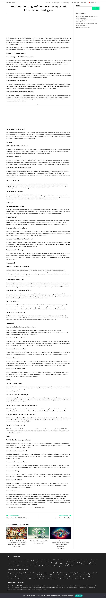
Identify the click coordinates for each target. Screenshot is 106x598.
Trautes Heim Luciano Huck (82, 25)
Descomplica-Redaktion (15, 507)
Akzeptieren (79, 595)
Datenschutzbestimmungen (67, 595)
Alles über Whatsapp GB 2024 (38, 541)
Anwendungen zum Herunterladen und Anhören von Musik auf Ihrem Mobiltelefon (60, 543)
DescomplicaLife (10, 2)
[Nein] (104, 595)
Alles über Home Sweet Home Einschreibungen (86, 23)
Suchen (78, 5)
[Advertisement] (38, 26)
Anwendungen (40, 507)
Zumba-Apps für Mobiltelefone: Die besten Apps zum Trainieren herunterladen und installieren (17, 542)
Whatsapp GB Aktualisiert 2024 (83, 27)
